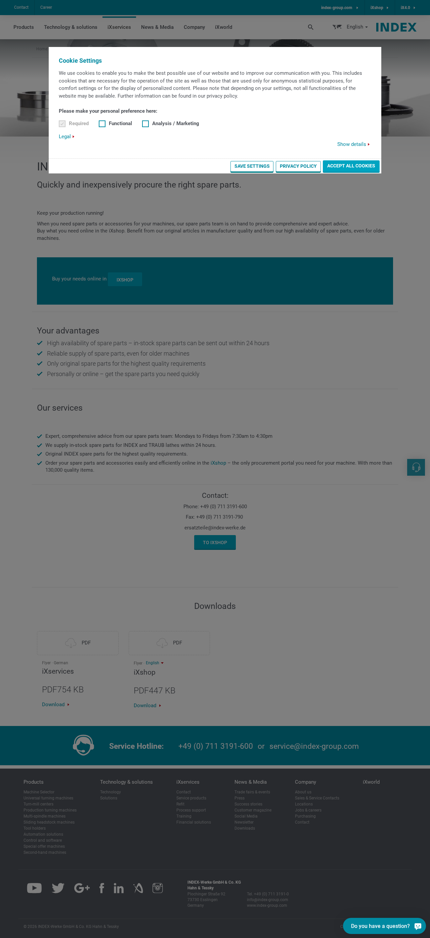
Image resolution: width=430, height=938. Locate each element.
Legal (65, 137)
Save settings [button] (252, 166)
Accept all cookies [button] (351, 165)
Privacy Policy (298, 166)
